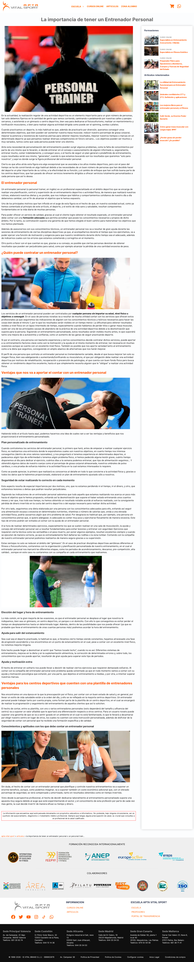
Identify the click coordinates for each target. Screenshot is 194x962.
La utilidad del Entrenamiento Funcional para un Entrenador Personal (173, 85)
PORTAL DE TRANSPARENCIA (146, 916)
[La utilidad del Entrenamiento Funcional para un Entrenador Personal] (151, 85)
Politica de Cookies (113, 957)
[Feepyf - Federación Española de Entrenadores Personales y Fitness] (58, 857)
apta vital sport (8, 836)
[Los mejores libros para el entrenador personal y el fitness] (151, 106)
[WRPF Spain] (142, 886)
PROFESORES (138, 912)
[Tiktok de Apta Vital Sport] (43, 917)
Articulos (112, 6)
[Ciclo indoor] (122, 886)
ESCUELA (136, 907)
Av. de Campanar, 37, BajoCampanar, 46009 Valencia (14, 936)
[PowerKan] (102, 886)
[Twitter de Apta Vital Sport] (20, 917)
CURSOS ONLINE (75, 907)
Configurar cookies (135, 957)
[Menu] (172, 6)
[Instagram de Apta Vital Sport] (36, 917)
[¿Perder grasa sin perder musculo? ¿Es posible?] (151, 139)
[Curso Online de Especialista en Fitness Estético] (151, 51)
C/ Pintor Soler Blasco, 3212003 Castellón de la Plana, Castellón (47, 937)
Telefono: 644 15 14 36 (45, 943)
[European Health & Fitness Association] (135, 857)
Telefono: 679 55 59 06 (140, 943)
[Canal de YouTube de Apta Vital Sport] (28, 917)
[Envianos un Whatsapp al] (51, 917)
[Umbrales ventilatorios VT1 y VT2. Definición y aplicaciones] (151, 95)
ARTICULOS (72, 912)
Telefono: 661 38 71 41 (172, 943)
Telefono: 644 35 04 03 (77, 945)
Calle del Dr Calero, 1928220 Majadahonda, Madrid (110, 936)
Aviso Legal (154, 957)
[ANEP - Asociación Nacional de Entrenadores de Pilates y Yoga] (97, 857)
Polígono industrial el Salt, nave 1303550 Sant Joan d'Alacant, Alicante (80, 939)
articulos (20, 836)
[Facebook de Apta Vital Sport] (13, 917)
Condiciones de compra (175, 957)
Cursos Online (95, 6)
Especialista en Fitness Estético (174, 52)
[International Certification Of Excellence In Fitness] (20, 857)
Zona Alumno (129, 6)
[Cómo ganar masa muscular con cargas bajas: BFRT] (151, 128)
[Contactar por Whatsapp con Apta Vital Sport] (179, 6)
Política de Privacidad (90, 957)
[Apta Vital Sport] (20, 6)
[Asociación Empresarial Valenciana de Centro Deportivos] (12, 886)
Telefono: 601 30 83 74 (13, 940)
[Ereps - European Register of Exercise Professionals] (173, 857)
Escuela (76, 6)
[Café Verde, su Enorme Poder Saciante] (151, 117)
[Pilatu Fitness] (80, 886)
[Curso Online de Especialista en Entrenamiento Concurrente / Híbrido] (151, 40)
